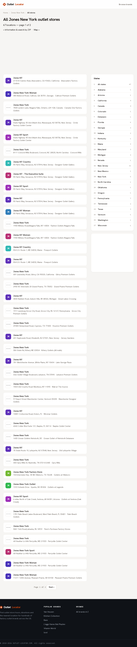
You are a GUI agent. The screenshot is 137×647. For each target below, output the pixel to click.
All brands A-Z (82, 612)
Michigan (114, 155)
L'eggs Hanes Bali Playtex (54, 624)
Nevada (114, 160)
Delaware (114, 117)
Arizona (114, 95)
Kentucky (114, 138)
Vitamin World (50, 628)
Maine (114, 144)
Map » (36, 29)
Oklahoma (114, 187)
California (114, 100)
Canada (114, 106)
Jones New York (17, 12)
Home (5, 12)
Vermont (114, 214)
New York (114, 176)
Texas (114, 209)
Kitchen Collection (52, 616)
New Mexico (114, 171)
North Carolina (114, 182)
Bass (46, 620)
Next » (51, 587)
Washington (114, 220)
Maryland (114, 149)
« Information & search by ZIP (17, 29)
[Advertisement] (68, 52)
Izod (45, 632)
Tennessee (114, 203)
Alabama (114, 89)
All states (114, 84)
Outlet (15, 4)
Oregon (114, 193)
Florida (114, 122)
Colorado (114, 111)
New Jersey (114, 165)
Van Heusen (49, 612)
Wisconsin (114, 225)
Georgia (114, 127)
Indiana (114, 133)
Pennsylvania (114, 198)
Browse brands (125, 4)
